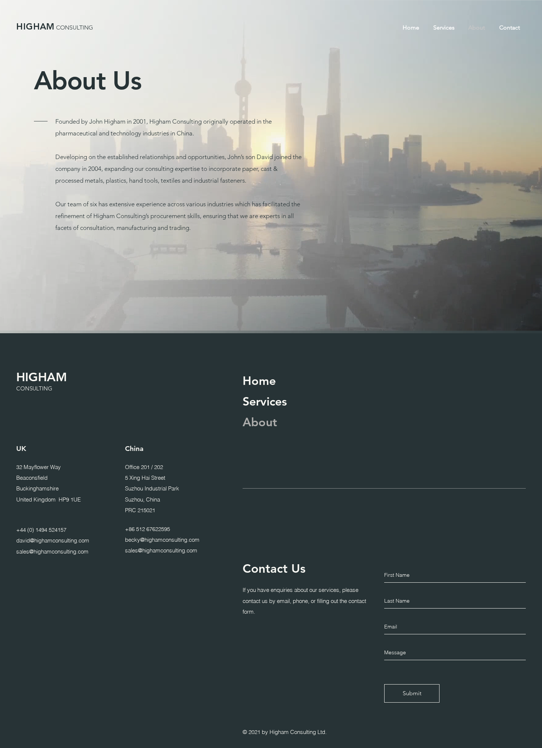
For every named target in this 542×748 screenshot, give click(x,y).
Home (259, 380)
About (260, 421)
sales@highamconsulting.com (52, 551)
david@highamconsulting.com (52, 540)
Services (265, 401)
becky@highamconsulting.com (162, 539)
